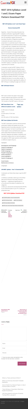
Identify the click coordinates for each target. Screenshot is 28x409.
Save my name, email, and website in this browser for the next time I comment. (12, 358)
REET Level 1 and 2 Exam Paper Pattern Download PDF (13, 205)
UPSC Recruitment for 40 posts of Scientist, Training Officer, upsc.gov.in (12, 394)
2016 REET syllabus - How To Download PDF (11, 197)
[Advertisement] (7, 91)
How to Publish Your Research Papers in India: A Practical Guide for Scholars (14, 385)
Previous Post (6, 260)
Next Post (21, 262)
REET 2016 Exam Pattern (7, 200)
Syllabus (3, 312)
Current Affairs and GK (10, 401)
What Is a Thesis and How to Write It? (11, 378)
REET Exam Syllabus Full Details (9, 202)
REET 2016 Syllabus (18, 200)
